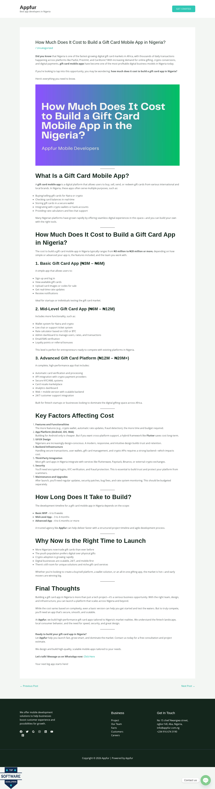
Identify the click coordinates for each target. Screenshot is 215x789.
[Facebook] (21, 731)
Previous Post (29, 686)
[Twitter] (27, 731)
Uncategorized (45, 48)
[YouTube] (51, 731)
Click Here (89, 656)
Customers (117, 731)
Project (115, 720)
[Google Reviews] (33, 731)
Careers (115, 735)
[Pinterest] (23, 735)
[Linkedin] (45, 731)
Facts (114, 727)
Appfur (28, 7)
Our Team (116, 724)
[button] (183, 9)
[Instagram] (39, 731)
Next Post (188, 686)
